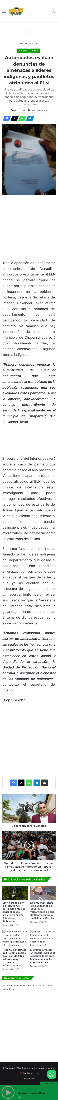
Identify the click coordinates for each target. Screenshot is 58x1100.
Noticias (34, 43)
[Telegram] (29, 118)
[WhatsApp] (21, 118)
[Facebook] (6, 118)
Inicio (25, 43)
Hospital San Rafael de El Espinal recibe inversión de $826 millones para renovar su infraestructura (14, 957)
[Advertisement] (37, 12)
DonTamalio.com (31, 1073)
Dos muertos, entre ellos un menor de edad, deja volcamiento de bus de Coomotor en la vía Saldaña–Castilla (42, 910)
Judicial (35, 50)
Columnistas (29, 1078)
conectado (31, 985)
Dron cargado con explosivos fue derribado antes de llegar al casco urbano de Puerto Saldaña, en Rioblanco (13, 912)
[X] (13, 118)
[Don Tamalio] (16, 11)
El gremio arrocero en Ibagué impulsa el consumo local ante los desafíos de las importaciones (42, 956)
